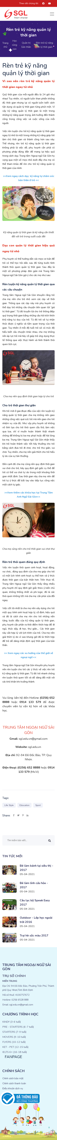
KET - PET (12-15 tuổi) (15, 1047)
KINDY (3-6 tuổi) (11, 1022)
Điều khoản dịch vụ (12, 1088)
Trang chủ (5, 45)
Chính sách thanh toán (14, 1083)
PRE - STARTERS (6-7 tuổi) (18, 1027)
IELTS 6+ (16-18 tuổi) (14, 1052)
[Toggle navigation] (52, 14)
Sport (38, 805)
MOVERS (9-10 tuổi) (14, 1037)
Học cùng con (14, 45)
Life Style (9, 805)
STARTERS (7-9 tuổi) (14, 1032)
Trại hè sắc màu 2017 (34, 935)
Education (24, 805)
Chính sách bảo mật (12, 1078)
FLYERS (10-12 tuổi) (14, 1042)
